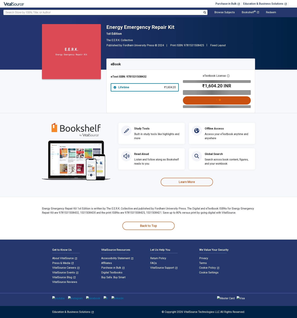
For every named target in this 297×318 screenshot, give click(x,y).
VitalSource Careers (64, 267)
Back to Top (148, 226)
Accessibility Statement (116, 258)
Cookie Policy (208, 267)
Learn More (187, 182)
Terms (203, 263)
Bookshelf (249, 12)
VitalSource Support (162, 267)
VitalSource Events (64, 272)
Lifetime (147, 87)
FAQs (153, 263)
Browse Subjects (224, 12)
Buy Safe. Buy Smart (113, 277)
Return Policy (158, 258)
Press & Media (61, 263)
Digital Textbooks (111, 272)
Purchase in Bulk (226, 3)
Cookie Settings (208, 272)
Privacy (203, 258)
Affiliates (106, 263)
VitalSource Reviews (64, 282)
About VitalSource (63, 258)
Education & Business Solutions (263, 3)
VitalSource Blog (62, 277)
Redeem (271, 12)
